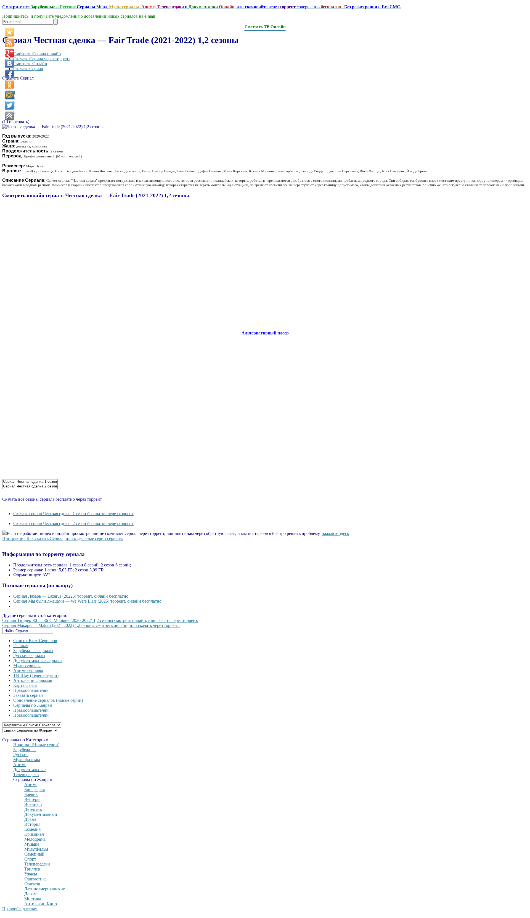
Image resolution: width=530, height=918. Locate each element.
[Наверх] (9, 116)
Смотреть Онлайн (30, 63)
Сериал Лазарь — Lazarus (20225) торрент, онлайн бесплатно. (71, 596)
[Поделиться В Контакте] (9, 63)
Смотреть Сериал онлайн (37, 53)
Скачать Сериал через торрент (41, 58)
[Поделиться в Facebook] (9, 74)
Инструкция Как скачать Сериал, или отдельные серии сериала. (62, 538)
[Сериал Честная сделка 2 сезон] (29, 486)
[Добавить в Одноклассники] (9, 84)
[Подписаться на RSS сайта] (9, 42)
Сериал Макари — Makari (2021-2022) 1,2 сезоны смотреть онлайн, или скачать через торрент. (91, 625)
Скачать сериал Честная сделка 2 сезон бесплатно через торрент (73, 523)
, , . (201, 6)
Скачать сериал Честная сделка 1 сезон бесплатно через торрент (73, 513)
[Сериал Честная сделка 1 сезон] (29, 481)
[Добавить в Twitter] (9, 105)
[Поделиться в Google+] (9, 53)
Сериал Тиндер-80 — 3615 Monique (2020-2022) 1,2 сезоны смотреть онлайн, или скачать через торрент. (100, 620)
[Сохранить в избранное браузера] (9, 32)
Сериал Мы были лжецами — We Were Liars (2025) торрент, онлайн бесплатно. (88, 601)
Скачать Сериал (28, 68)
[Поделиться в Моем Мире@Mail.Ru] (9, 95)
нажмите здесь (335, 533)
